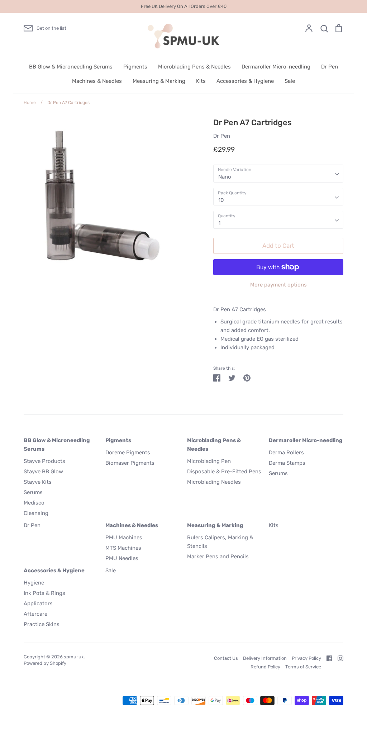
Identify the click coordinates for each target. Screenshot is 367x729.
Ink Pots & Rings (44, 593)
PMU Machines (123, 537)
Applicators (38, 603)
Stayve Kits (38, 482)
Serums (33, 492)
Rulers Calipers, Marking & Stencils (220, 541)
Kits (201, 81)
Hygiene (34, 582)
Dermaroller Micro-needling (276, 66)
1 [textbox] (219, 223)
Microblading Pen (209, 461)
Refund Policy (265, 666)
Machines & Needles (97, 81)
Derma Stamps (287, 463)
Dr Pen (329, 66)
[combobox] (278, 174)
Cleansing (36, 513)
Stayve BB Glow (43, 471)
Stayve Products (44, 461)
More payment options (278, 284)
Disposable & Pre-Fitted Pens (224, 471)
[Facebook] (326, 658)
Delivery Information (265, 658)
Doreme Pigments (127, 452)
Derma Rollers (286, 452)
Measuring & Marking (159, 81)
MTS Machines (123, 548)
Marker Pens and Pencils (218, 556)
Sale (290, 81)
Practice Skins (41, 624)
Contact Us (226, 658)
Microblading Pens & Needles (194, 66)
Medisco (34, 503)
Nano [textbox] (224, 177)
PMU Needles (121, 558)
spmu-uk (74, 656)
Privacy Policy (306, 658)
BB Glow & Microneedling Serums (71, 66)
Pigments (135, 66)
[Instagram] (337, 658)
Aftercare (35, 614)
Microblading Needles (214, 482)
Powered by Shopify (45, 663)
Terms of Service (303, 666)
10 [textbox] (221, 200)
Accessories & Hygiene (245, 81)
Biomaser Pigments (129, 463)
